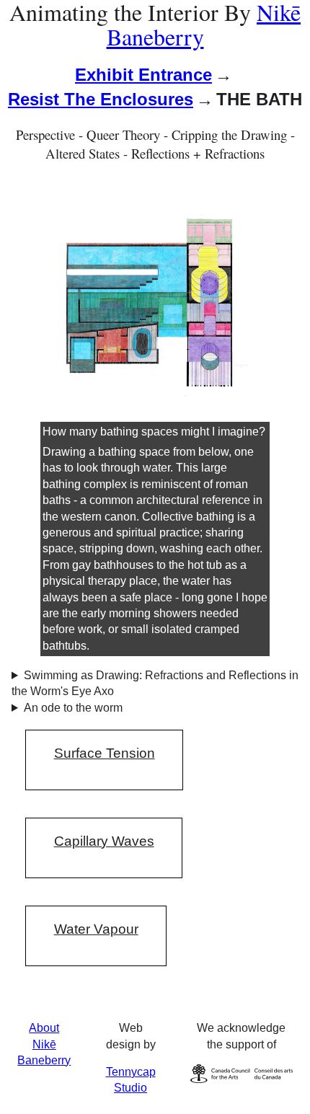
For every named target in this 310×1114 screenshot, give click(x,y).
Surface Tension (104, 753)
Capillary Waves (104, 841)
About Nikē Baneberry (44, 1044)
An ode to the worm (73, 708)
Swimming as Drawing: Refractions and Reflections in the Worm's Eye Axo (155, 683)
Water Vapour (96, 929)
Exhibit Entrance (143, 74)
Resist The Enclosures (100, 99)
